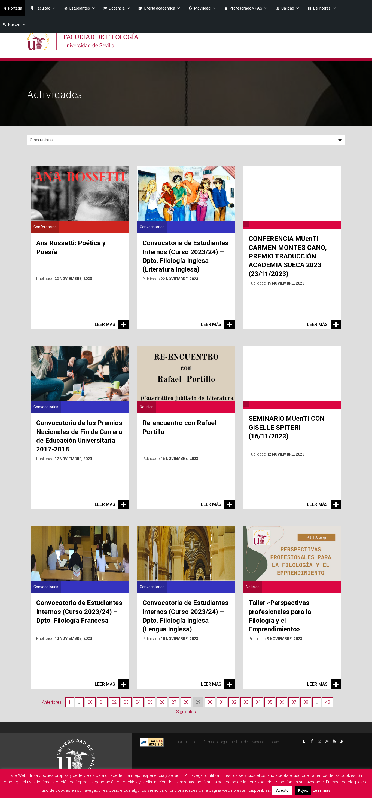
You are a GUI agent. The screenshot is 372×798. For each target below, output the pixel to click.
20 (90, 702)
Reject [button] (303, 790)
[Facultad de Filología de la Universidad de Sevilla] (83, 40)
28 (186, 702)
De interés (322, 8)
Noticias (146, 407)
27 (174, 702)
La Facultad (187, 742)
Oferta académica (159, 8)
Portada (15, 8)
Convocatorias (152, 227)
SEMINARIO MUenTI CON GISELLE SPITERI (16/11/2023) (287, 427)
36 (281, 702)
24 (138, 702)
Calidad (287, 8)
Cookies (274, 742)
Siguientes (186, 711)
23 (126, 702)
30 (210, 702)
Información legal (214, 742)
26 (162, 702)
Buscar (14, 24)
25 (150, 702)
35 (269, 702)
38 (305, 702)
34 (257, 702)
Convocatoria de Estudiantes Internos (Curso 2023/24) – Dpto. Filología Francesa (79, 611)
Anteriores (52, 702)
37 (293, 702)
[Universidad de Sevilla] (76, 755)
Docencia (117, 8)
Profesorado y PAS (246, 8)
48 (327, 702)
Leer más (105, 324)
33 (245, 702)
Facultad (43, 8)
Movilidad (202, 8)
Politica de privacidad (248, 742)
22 (114, 702)
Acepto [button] (282, 790)
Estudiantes (79, 8)
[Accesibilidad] (152, 742)
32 (233, 702)
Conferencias (45, 227)
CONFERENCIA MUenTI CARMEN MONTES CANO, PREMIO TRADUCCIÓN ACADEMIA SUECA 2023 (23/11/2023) (288, 256)
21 (102, 702)
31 (221, 702)
